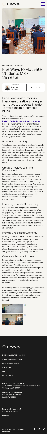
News (4, 371)
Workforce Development (12, 359)
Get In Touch (7, 375)
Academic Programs (10, 363)
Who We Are (7, 367)
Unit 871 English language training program (21, 121)
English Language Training (13, 355)
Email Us (5, 415)
